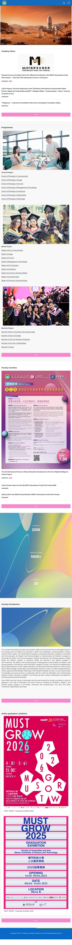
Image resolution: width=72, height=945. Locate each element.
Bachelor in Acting (8, 347)
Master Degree (7, 246)
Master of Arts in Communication (12, 250)
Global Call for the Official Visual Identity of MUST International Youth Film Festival (30, 494)
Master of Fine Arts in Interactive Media (14, 273)
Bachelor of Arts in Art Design (11, 335)
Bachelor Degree (8, 328)
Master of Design (7, 254)
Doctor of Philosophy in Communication (15, 176)
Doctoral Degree (7, 172)
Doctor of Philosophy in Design (12, 180)
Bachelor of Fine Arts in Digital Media (14, 343)
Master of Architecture (9, 269)
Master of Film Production (10, 265)
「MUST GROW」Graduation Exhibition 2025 (18, 911)
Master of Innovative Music (10, 277)
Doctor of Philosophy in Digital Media (14, 195)
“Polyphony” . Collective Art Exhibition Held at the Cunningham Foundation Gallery (31, 103)
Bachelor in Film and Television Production (16, 339)
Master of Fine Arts (8, 258)
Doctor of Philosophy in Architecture (13, 191)
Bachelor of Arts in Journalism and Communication (18, 332)
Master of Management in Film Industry (14, 261)
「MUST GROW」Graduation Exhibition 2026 (18, 811)
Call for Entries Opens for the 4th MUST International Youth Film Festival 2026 (29, 485)
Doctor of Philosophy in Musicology (13, 199)
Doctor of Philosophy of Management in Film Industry (19, 187)
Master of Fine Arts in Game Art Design (14, 280)
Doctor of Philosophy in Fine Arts (12, 184)
